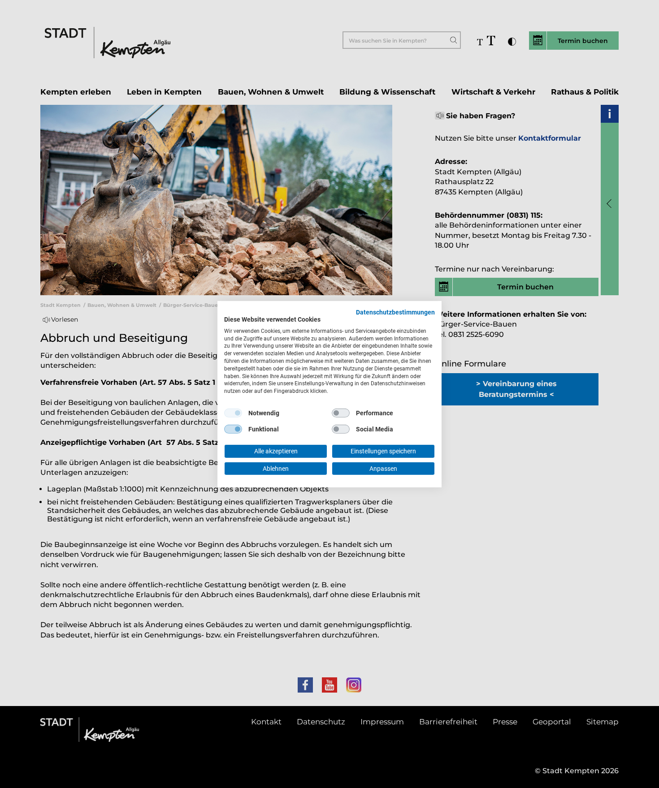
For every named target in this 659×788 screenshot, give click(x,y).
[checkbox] (233, 413)
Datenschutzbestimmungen (395, 311)
